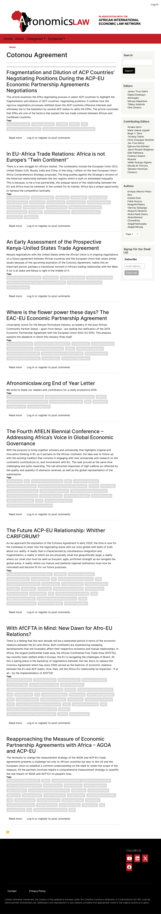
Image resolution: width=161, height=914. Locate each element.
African (70, 348)
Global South (100, 401)
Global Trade (79, 790)
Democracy (62, 197)
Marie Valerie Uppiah (139, 130)
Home (8, 39)
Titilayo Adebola (136, 104)
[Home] (79, 21)
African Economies (25, 800)
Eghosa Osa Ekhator (139, 146)
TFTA (10, 704)
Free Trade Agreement (72, 277)
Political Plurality (73, 785)
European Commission (94, 680)
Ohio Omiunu (134, 107)
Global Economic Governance (22, 496)
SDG (88, 401)
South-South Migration (50, 603)
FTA (84, 124)
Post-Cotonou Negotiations (21, 603)
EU (53, 579)
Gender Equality (51, 358)
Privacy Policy (37, 891)
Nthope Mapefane (137, 101)
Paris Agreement (76, 202)
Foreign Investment (72, 584)
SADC (66, 704)
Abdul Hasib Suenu (138, 214)
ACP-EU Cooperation (18, 124)
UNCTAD (70, 689)
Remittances (28, 589)
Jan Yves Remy (136, 143)
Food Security (14, 217)
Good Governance (17, 212)
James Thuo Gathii (138, 91)
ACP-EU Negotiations (72, 685)
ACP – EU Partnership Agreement (24, 785)
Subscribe (131, 259)
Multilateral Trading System (54, 491)
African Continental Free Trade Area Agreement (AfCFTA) (36, 282)
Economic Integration (99, 202)
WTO (39, 500)
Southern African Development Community (38, 704)
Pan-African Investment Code (47, 481)
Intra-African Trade (17, 685)
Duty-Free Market (16, 790)
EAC (103, 704)
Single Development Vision (21, 598)
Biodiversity (31, 217)
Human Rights (79, 197)
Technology (44, 589)
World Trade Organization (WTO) (24, 129)
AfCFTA (101, 397)
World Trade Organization (90, 348)
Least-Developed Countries (21, 486)
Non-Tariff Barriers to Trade (44, 685)
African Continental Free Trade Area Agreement (69, 397)
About (19, 39)
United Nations (38, 593)
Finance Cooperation (96, 584)
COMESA (64, 709)
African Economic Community (22, 491)
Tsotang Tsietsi (136, 136)
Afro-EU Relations (79, 714)
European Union (56, 202)
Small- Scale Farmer (54, 795)
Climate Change (98, 197)
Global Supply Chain (72, 800)
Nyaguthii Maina (136, 204)
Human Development (48, 800)
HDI (10, 800)
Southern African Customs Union (85, 282)
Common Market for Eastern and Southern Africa (32, 709)
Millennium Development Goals (85, 207)
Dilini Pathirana (135, 152)
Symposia (55, 39)
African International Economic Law (25, 397)
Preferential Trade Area (19, 680)
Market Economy (53, 785)
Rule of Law (13, 795)
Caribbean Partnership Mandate (23, 584)
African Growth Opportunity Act (23, 780)
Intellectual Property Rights (86, 212)
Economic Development (57, 212)
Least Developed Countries (49, 348)
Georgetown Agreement (81, 574)
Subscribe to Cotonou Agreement (7, 832)
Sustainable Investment (53, 699)
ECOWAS (61, 124)
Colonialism (35, 212)
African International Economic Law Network (29, 505)
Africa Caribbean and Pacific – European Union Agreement (81, 780)
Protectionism (77, 694)
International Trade (56, 207)
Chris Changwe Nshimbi (141, 140)
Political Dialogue (94, 589)
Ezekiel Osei (134, 198)
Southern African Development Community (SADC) (69, 129)
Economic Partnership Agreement (52, 343)
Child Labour (14, 207)
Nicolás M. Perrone (138, 165)
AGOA (46, 780)
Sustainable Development (58, 500)
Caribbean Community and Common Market (29, 574)
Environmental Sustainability (68, 589)
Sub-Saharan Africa (69, 805)
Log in (154, 4)
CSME (83, 598)
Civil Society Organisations (76, 358)
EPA (98, 579)
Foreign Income (76, 795)
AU (26, 481)
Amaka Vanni (135, 127)
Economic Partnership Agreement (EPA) (49, 790)
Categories (35, 39)
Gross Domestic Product (20, 348)
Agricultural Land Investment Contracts (27, 401)
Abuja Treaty (108, 486)
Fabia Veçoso (135, 201)
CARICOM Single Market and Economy (57, 598)
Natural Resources (102, 496)
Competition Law (16, 406)
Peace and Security (17, 202)
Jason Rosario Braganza (141, 149)
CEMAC (74, 124)
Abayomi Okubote (137, 210)
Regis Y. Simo (135, 133)
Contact (12, 891)
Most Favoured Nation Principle (23, 353)
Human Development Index (101, 795)
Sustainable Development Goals (23, 358)
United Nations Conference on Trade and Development (35, 689)
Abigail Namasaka (137, 223)
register (42, 137)
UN (51, 593)
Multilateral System (33, 207)
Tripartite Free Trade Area (98, 699)
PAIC (68, 481)
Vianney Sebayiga (137, 207)
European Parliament (18, 197)
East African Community (99, 277)
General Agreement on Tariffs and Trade (62, 353)
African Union (37, 202)
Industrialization (51, 584)
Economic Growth (32, 795)
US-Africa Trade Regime (77, 496)
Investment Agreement (86, 481)
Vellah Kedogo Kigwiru (140, 162)
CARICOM (60, 574)
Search (129, 70)
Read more (15, 137)
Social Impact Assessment (21, 805)
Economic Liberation (69, 680)
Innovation (13, 589)
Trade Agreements (47, 805)
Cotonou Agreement (43, 124)
